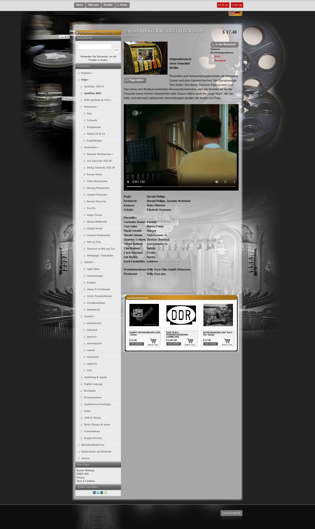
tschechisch (92, 357)
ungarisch (92, 363)
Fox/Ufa (91, 208)
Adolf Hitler (93, 269)
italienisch (92, 330)
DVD (217, 56)
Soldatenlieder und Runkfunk (96, 451)
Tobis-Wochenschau (97, 181)
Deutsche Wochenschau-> (100, 154)
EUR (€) (223, 5)
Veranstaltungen (95, 275)
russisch (91, 350)
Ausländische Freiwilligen (97, 404)
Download (219, 60)
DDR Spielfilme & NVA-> (98, 100)
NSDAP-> (89, 262)
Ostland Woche (94, 228)
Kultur (87, 411)
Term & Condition (86, 481)
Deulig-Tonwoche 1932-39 (101, 167)
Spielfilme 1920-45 (94, 86)
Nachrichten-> (91, 147)
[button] (79, 5)
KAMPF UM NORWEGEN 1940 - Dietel (144, 333)
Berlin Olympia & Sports (97, 424)
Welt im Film (94, 242)
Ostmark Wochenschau (98, 235)
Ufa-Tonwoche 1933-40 (99, 161)
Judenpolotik (93, 309)
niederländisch (94, 343)
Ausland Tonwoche (97, 194)
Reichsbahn (90, 390)
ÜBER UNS (83, 474)
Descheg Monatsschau (98, 188)
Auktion (85, 458)
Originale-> (87, 73)
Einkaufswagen (88, 32)
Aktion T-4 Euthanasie (98, 289)
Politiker (91, 282)
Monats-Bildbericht (97, 221)
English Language (93, 384)
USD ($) (237, 5)
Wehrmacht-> (91, 106)
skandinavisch (94, 323)
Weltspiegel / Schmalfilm (100, 255)
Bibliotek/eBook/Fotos (92, 444)
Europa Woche (94, 174)
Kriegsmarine (94, 127)
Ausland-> (89, 316)
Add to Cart (152, 345)
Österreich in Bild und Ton (101, 248)
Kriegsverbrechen (93, 438)
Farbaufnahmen (92, 431)
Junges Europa (94, 215)
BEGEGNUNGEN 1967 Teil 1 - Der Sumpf (218, 333)
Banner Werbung (85, 470)
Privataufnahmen (93, 397)
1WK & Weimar (92, 417)
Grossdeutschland (96, 303)
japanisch (91, 336)
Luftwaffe (92, 120)
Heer (89, 113)
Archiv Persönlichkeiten (99, 296)
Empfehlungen (94, 140)
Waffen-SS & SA (96, 133)
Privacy (81, 477)
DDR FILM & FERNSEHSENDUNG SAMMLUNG (177, 334)
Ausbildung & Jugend (95, 377)
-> (85, 79)
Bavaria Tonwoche (96, 201)
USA (89, 370)
